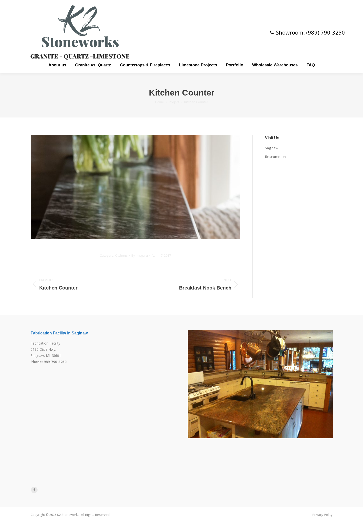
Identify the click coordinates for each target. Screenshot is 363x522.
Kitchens (121, 255)
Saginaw (271, 148)
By (139, 255)
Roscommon (275, 156)
